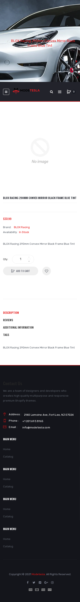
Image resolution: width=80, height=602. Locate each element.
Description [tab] (11, 312)
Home (40, 36)
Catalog (8, 456)
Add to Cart (23, 271)
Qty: (5, 259)
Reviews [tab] (8, 320)
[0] (69, 92)
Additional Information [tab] (18, 327)
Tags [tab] (6, 334)
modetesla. (39, 574)
